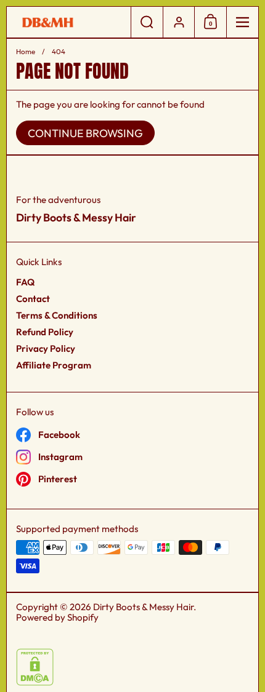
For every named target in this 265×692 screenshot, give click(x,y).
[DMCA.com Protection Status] (35, 682)
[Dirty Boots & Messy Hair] (68, 22)
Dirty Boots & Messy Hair (143, 607)
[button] (147, 22)
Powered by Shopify (57, 617)
